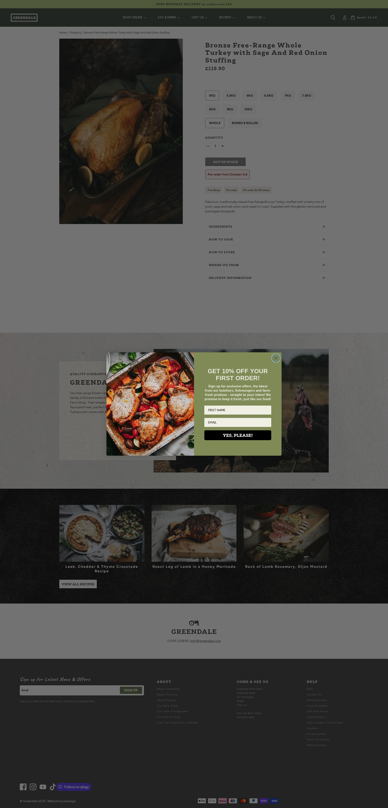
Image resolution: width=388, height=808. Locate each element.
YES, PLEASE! (238, 435)
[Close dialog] (276, 358)
